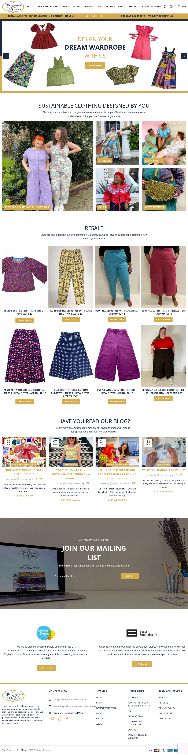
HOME (99, 697)
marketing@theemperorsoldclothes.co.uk (75, 706)
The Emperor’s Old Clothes (15, 750)
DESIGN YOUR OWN (106, 708)
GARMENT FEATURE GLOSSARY (137, 736)
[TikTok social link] (94, 16)
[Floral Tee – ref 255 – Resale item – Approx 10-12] (24, 277)
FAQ (130, 710)
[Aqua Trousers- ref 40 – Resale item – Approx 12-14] (117, 277)
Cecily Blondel (26, 479)
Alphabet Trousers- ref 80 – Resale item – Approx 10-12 (71, 312)
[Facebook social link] (101, 16)
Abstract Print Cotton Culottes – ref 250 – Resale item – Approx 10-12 (24, 391)
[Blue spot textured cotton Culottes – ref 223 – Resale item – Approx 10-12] (70, 356)
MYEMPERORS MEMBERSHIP (135, 723)
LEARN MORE (46, 667)
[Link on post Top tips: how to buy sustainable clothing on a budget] (71, 452)
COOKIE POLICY (166, 713)
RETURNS (163, 702)
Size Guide (133, 697)
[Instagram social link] (87, 16)
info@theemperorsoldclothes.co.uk (72, 699)
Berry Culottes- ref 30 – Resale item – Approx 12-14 (163, 312)
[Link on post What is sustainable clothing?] (164, 452)
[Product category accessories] (164, 189)
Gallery (132, 729)
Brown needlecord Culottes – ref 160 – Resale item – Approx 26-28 (163, 391)
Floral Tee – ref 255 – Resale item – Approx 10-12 (24, 312)
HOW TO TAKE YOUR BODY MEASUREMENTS (139, 704)
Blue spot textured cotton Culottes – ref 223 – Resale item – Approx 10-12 (71, 393)
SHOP (99, 702)
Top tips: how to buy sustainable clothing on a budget (71, 474)
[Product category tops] (117, 189)
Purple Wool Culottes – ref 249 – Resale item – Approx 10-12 (117, 391)
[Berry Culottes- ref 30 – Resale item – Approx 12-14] (163, 277)
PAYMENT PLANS (136, 716)
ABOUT (99, 723)
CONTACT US (165, 718)
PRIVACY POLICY (167, 708)
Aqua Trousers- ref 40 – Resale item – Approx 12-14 (117, 312)
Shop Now (95, 65)
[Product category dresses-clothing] (117, 143)
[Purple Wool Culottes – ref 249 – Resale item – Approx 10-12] (117, 356)
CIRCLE (99, 718)
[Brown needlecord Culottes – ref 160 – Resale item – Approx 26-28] (163, 356)
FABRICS (100, 713)
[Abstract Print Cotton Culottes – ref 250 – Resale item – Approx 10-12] (24, 356)
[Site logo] (13, 6)
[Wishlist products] (171, 7)
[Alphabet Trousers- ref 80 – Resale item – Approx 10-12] (70, 277)
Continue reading (24, 496)
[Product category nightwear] (164, 143)
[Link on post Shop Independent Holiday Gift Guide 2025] (24, 452)
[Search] (165, 7)
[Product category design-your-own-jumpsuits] (47, 166)
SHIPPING (164, 697)
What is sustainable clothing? (164, 470)
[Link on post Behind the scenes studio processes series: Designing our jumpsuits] (117, 452)
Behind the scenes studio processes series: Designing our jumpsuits (117, 474)
